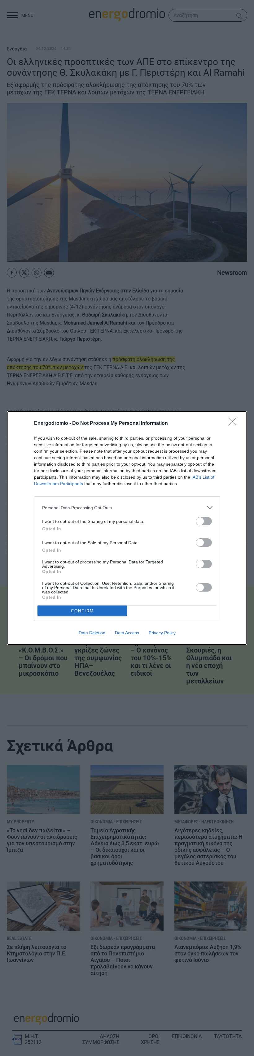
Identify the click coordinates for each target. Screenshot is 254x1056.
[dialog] (127, 528)
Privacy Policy (162, 632)
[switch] (204, 521)
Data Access (127, 632)
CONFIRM (82, 611)
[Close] (234, 423)
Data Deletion (92, 632)
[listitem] (127, 507)
